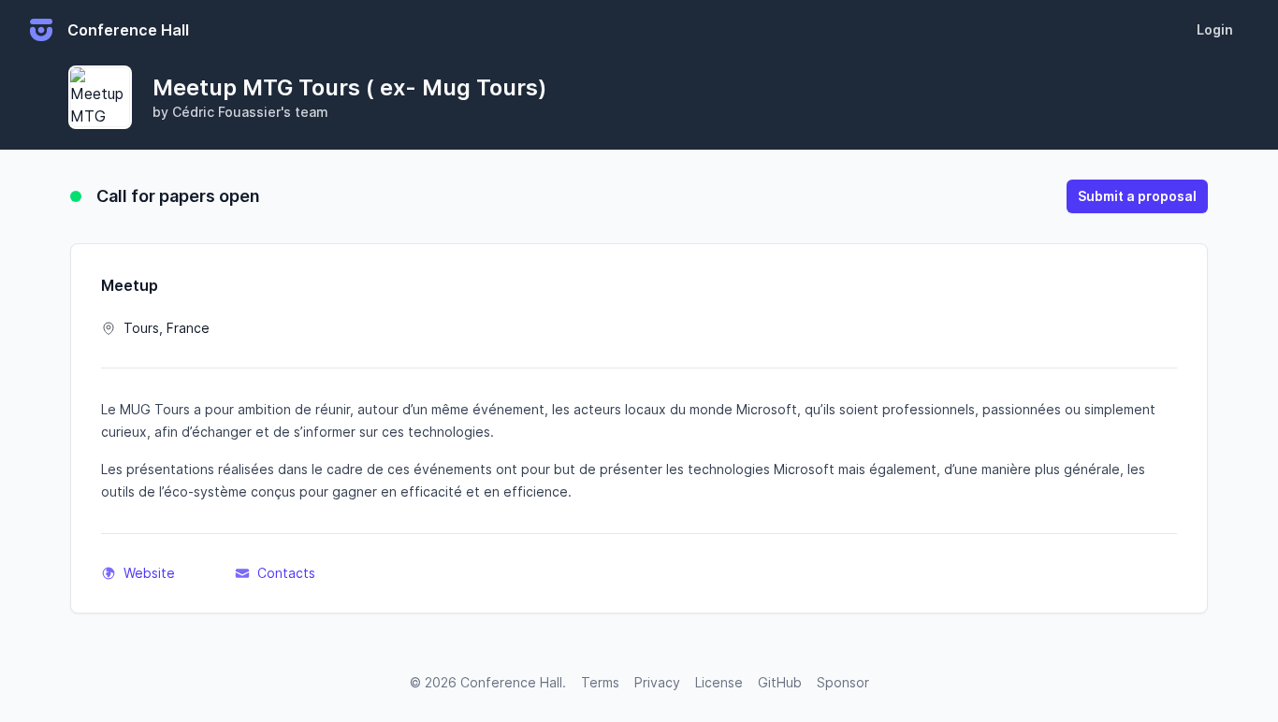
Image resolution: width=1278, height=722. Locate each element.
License (719, 682)
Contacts (286, 573)
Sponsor (843, 682)
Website (149, 573)
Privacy (657, 682)
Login (1215, 29)
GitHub (780, 682)
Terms (600, 682)
